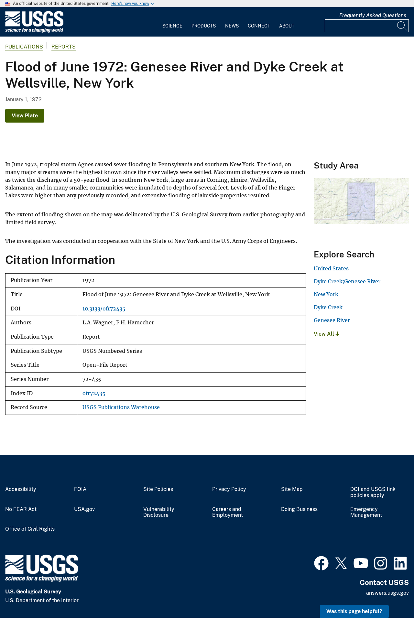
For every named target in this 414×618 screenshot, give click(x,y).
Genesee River (332, 320)
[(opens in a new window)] (321, 562)
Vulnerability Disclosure (158, 512)
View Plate (25, 116)
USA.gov (84, 509)
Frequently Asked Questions (372, 15)
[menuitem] (172, 22)
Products (203, 25)
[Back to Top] (390, 594)
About (286, 25)
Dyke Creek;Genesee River (347, 281)
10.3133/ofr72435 (103, 309)
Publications (24, 47)
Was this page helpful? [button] (354, 611)
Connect (259, 25)
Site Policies (158, 489)
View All (324, 334)
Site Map (292, 489)
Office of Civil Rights (30, 529)
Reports (63, 47)
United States (331, 268)
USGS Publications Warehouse (121, 407)
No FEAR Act (21, 509)
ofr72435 (93, 393)
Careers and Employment (227, 512)
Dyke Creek (328, 307)
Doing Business (299, 509)
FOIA (80, 489)
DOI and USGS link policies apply (373, 492)
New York (326, 294)
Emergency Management (366, 512)
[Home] (34, 31)
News (232, 25)
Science (172, 25)
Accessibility (20, 489)
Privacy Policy (229, 489)
